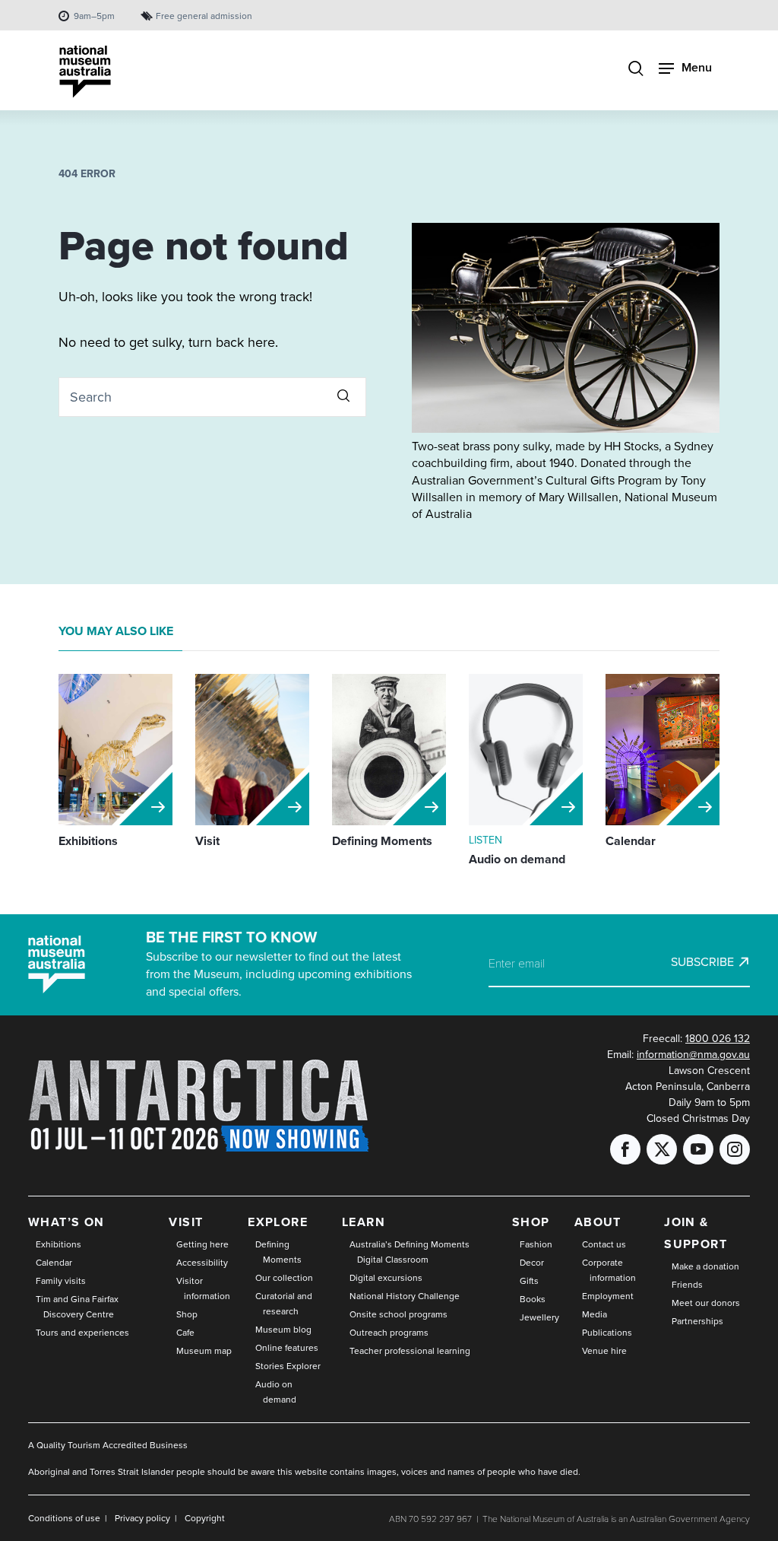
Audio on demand (275, 1391)
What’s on (66, 1222)
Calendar (54, 1262)
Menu (697, 67)
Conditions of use (64, 1518)
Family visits (61, 1281)
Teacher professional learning (409, 1351)
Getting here (202, 1244)
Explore (278, 1222)
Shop (187, 1314)
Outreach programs (389, 1332)
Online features (286, 1348)
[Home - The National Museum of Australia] (85, 72)
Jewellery (539, 1317)
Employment (608, 1296)
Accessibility (202, 1262)
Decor (532, 1262)
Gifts (529, 1281)
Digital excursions (385, 1278)
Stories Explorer (288, 1366)
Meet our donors (706, 1303)
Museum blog (283, 1329)
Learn (363, 1222)
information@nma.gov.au (693, 1055)
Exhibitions (58, 1244)
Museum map (204, 1351)
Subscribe (702, 962)
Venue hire (604, 1351)
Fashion (536, 1244)
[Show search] (636, 70)
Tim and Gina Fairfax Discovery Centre (77, 1306)
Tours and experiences (82, 1332)
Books (533, 1299)
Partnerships (697, 1321)
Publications (607, 1332)
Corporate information (609, 1270)
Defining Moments (278, 1252)
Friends (687, 1285)
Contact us (604, 1244)
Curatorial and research (283, 1303)
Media (594, 1314)
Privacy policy (142, 1518)
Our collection (284, 1278)
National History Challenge (404, 1296)
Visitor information (203, 1288)
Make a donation (705, 1266)
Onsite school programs (398, 1314)
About (597, 1222)
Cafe (185, 1332)
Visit (186, 1222)
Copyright (205, 1518)
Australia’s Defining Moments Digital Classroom (409, 1252)
